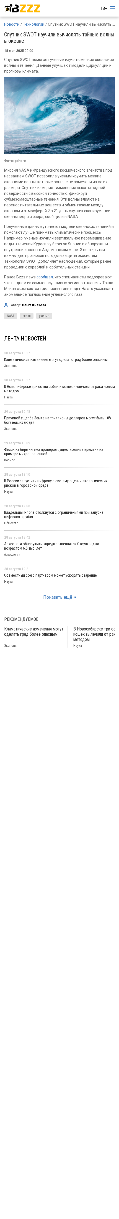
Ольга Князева (34, 305)
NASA (10, 316)
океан (26, 316)
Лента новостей (25, 338)
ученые (44, 316)
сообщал (45, 277)
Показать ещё (57, 597)
